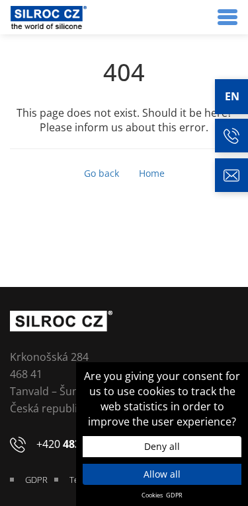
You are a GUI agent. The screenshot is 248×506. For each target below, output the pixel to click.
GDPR (174, 495)
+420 (79, 444)
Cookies (152, 495)
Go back (101, 173)
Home (152, 173)
